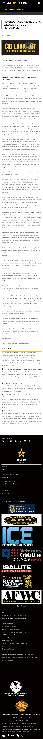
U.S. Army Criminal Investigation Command (15, 60)
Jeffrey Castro (11, 56)
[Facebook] (3, 441)
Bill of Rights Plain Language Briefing (14, 632)
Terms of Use (5, 472)
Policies (4, 626)
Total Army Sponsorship (26, 723)
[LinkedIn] (10, 441)
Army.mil (21, 463)
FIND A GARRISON (22, 721)
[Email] (25, 441)
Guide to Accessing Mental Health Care (14, 618)
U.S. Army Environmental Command (12, 729)
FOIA (3, 469)
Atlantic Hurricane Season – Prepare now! (17, 411)
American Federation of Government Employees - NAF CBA (19, 657)
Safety (4, 646)
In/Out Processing (7, 624)
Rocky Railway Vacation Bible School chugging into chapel (22, 369)
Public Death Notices (8, 660)
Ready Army (5, 477)
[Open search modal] (39, 3)
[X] (7, 441)
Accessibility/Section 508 (10, 475)
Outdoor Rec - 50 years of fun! (13, 383)
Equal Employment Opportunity (11, 484)
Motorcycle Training (8, 649)
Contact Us (5, 493)
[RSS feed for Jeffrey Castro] (16, 56)
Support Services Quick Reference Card (14, 615)
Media (4, 612)
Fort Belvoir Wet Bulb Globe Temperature (14, 643)
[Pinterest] (15, 441)
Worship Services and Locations (11, 652)
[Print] (20, 441)
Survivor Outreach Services (10, 723)
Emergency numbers (7, 621)
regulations (13, 626)
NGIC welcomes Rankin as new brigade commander (20, 352)
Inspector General (7, 638)
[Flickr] (12, 735)
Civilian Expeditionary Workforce (23, 726)
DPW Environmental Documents (11, 635)
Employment (5, 466)
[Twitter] (22, 735)
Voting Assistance (7, 640)
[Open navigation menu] (4, 3)
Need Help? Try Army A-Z (9, 481)
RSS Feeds (5, 490)
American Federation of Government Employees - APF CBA (19, 655)
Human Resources (7, 726)
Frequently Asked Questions (10, 629)
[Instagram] (17, 735)
